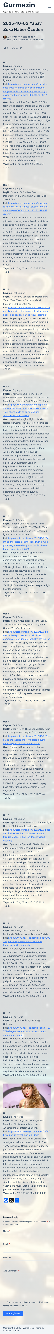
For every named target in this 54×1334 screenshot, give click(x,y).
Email (6, 1244)
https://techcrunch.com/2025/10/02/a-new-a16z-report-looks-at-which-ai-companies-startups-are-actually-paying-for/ (26, 635)
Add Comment (11, 1270)
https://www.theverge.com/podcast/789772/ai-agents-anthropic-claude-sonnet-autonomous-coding (26, 1031)
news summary (25, 40)
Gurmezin (19, 5)
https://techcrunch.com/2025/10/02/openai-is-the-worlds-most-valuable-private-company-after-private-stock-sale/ (27, 740)
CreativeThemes (11, 1330)
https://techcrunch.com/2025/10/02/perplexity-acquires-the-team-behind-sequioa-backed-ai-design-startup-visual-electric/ (26, 311)
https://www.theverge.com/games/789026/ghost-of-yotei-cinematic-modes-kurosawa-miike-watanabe (26, 941)
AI (4, 40)
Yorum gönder (13, 1313)
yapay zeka (38, 40)
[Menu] (49, 6)
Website (7, 1257)
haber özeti (11, 40)
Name (6, 1231)
